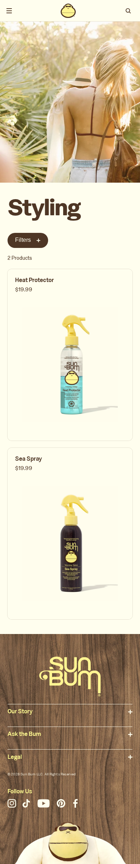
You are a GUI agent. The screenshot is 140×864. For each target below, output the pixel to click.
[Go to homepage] (70, 676)
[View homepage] (68, 11)
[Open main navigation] (9, 11)
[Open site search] (128, 11)
